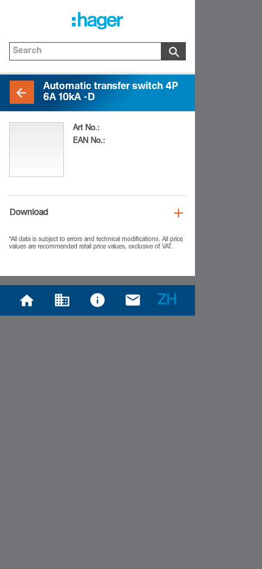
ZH (167, 301)
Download (29, 213)
